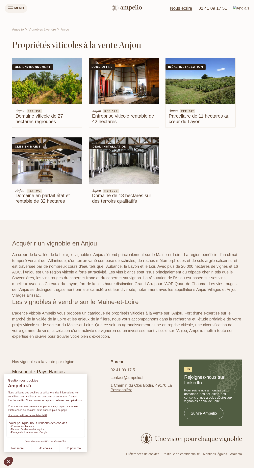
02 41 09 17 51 (212, 8)
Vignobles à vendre (42, 29)
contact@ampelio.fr (128, 377)
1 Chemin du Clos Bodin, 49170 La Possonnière (141, 387)
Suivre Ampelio (204, 413)
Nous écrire (181, 8)
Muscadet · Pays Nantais (38, 371)
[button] (16, 8)
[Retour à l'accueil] (127, 8)
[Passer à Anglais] (241, 8)
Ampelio (18, 29)
